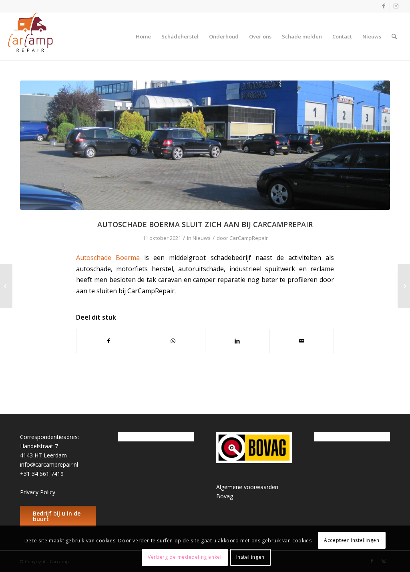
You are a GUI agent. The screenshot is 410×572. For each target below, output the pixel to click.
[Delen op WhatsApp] (173, 340)
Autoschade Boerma (108, 257)
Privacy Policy (37, 492)
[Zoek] (394, 36)
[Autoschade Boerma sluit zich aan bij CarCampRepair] (205, 145)
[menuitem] (143, 36)
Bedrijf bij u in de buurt (56, 516)
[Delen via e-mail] (302, 340)
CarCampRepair (248, 238)
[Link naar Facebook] (384, 6)
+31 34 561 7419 (42, 473)
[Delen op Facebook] (108, 340)
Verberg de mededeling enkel (184, 557)
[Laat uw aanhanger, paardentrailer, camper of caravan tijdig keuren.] (404, 286)
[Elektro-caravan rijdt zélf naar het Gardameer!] (6, 286)
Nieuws (202, 238)
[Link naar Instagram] (396, 6)
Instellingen (250, 557)
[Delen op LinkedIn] (237, 340)
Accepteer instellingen (351, 540)
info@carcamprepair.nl (49, 464)
